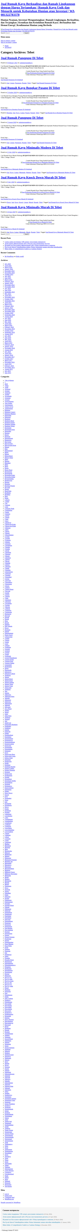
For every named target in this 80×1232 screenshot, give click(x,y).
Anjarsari (7, 389)
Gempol (7, 651)
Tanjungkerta (9, 1135)
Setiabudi (7, 1049)
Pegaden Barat (9, 960)
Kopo (6, 800)
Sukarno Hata (9, 1086)
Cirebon (7, 587)
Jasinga (7, 693)
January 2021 (9, 308)
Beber (6, 452)
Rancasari (8, 1025)
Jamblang (8, 689)
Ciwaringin (8, 603)
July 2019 (8, 336)
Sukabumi (8, 1072)
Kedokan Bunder (10, 767)
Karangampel (9, 738)
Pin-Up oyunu (9, 981)
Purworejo (8, 1011)
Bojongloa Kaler (10, 475)
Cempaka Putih (9, 508)
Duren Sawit (8, 635)
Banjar (7, 435)
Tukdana (7, 1167)
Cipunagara (8, 584)
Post (6, 993)
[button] (9, 1230)
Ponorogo (8, 991)
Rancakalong (9, 1021)
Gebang (7, 645)
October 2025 (9, 274)
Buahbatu (8, 493)
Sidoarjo (7, 1051)
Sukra (6, 1091)
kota (6, 802)
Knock (21, 202)
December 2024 (10, 285)
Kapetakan (8, 737)
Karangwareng (9, 744)
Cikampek (8, 552)
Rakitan (7, 1018)
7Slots (6, 386)
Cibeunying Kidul (10, 526)
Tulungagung (9, 1169)
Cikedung (8, 558)
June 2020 (8, 320)
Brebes (7, 489)
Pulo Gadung (9, 998)
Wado (6, 1176)
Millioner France (10, 872)
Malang (7, 856)
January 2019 (9, 346)
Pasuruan (7, 951)
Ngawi (7, 891)
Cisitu (6, 598)
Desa (6, 621)
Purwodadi (8, 1007)
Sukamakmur (9, 1083)
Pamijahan (8, 916)
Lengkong (8, 826)
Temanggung (9, 1151)
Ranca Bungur (9, 1019)
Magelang (8, 846)
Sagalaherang (9, 1033)
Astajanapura (9, 405)
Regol (6, 1026)
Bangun (7, 433)
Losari (7, 840)
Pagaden (7, 904)
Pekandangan (9, 963)
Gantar (7, 642)
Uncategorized (9, 1174)
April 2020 (8, 323)
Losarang (7, 839)
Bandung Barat (9, 421)
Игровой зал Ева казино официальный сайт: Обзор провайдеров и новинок (30, 245)
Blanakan (8, 463)
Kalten (7, 733)
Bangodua (8, 431)
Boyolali (7, 487)
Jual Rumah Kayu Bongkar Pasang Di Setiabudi (16, 109)
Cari (6, 503)
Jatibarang (8, 695)
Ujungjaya (8, 1172)
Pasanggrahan (9, 942)
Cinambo (7, 575)
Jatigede (7, 698)
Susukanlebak (9, 1114)
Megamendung (9, 868)
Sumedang (8, 1097)
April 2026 (8, 266)
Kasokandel (8, 747)
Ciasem (7, 517)
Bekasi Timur (9, 458)
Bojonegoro (8, 472)
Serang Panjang (9, 1048)
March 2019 (8, 343)
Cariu (6, 507)
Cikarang (7, 554)
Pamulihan (8, 918)
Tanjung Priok (9, 1134)
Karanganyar (9, 740)
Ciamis (7, 512)
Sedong (7, 1042)
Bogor (7, 468)
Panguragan (8, 926)
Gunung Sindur (9, 663)
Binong (7, 461)
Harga (6, 668)
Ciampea (7, 514)
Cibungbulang (9, 535)
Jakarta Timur (9, 684)
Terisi (6, 1158)
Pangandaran (9, 921)
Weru (6, 1179)
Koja (6, 796)
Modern (28, 172)
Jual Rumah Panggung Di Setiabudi (12, 80)
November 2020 (10, 311)
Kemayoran (8, 774)
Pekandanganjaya (10, 965)
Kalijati (7, 730)
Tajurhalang (8, 1116)
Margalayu (8, 865)
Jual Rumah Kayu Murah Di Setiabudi (12, 229)
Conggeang (8, 612)
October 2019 (9, 330)
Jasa (6, 691)
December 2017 (10, 357)
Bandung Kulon (10, 422)
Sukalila (7, 1081)
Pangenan (8, 923)
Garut (6, 644)
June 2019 (8, 338)
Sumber (7, 1093)
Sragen (7, 1069)
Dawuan (7, 616)
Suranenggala (9, 1109)
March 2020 (8, 325)
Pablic (6, 895)
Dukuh (7, 631)
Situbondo (8, 1058)
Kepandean (8, 779)
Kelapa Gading (9, 768)
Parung (7, 935)
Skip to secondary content (9, 42)
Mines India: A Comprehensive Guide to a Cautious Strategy (23, 249)
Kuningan (8, 810)
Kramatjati (8, 803)
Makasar (7, 853)
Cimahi (7, 568)
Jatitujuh (7, 705)
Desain (7, 623)
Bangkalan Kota (10, 429)
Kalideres (8, 728)
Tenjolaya (8, 1156)
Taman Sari (8, 1121)
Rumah (24, 83)
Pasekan (7, 949)
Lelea (6, 817)
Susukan (7, 1112)
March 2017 (8, 360)
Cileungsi (8, 566)
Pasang (27, 113)
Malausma (8, 858)
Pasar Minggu (9, 944)
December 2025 (10, 271)
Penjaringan (8, 972)
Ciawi (6, 521)
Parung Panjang (9, 937)
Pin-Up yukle (9, 986)
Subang (7, 1070)
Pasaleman (8, 939)
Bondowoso (8, 480)
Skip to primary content (8, 40)
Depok (7, 619)
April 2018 (8, 353)
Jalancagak (8, 688)
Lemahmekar (9, 821)
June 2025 (8, 278)
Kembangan (8, 775)
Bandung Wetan (10, 426)
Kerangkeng (8, 782)
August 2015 (9, 369)
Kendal (7, 777)
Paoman (7, 932)
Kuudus (7, 812)
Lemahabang (9, 819)
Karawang (8, 745)
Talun (6, 1119)
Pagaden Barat (9, 905)
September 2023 (10, 292)
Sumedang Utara (10, 1100)
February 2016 (9, 366)
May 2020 (8, 322)
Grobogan (8, 656)
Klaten (7, 791)
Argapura (8, 398)
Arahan (7, 394)
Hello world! (20, 256)
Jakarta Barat (9, 679)
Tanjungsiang (9, 1141)
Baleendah (8, 415)
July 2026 (8, 264)
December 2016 (10, 362)
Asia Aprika (8, 403)
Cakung (7, 500)
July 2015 (8, 371)
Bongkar (9, 113)
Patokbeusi (8, 954)
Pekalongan (8, 961)
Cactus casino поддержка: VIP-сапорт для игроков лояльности (25, 242)
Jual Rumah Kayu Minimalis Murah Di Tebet (31, 207)
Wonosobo (8, 1184)
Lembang (8, 824)
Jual (8, 83)
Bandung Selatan (10, 424)
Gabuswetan (8, 637)
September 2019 (10, 332)
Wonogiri (7, 1183)
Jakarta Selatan (9, 682)
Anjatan (7, 391)
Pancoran (7, 919)
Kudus (7, 809)
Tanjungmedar (9, 1137)
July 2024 (8, 288)
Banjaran (7, 436)
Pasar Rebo (8, 946)
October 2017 (9, 359)
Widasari (7, 1181)
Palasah (7, 907)
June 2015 (8, 373)
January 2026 (9, 269)
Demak (7, 617)
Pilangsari (8, 976)
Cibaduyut (8, 522)
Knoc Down (8, 793)
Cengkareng (8, 510)
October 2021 (9, 299)
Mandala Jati (8, 861)
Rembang (8, 1028)
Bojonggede (8, 473)
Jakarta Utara (9, 686)
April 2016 (8, 364)
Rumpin (7, 1032)
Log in (7, 1194)
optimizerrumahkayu (26, 63)
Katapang (8, 751)
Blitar (6, 465)
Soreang (7, 1067)
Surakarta (8, 1107)
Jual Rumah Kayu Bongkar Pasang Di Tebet (30, 88)
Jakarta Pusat (9, 681)
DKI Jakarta (8, 626)
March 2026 (8, 267)
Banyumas (8, 442)
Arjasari (7, 400)
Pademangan (9, 902)
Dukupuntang (9, 633)
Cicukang (8, 540)
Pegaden (7, 958)
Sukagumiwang (9, 1074)
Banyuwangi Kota (10, 445)
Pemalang (8, 967)
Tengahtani (8, 1153)
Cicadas (7, 537)
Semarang (8, 1044)
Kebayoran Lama (10, 756)
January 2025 (9, 283)
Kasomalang (8, 749)
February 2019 (9, 345)
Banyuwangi (9, 443)
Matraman (8, 867)
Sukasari (7, 1088)
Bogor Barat (8, 470)
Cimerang (8, 573)
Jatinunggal (8, 703)
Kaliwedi (7, 731)
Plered (7, 988)
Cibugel (7, 533)
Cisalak (7, 593)
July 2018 (8, 352)
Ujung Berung (9, 1170)
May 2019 (8, 339)
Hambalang (8, 666)
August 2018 (9, 350)
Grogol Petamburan (11, 658)
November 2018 (10, 348)
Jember (7, 710)
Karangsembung (10, 742)
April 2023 (8, 295)
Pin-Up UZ (8, 984)
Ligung (7, 833)
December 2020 (10, 309)
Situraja (7, 1060)
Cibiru (7, 529)
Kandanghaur (9, 735)
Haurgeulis (8, 670)
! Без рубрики (9, 380)
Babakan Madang (10, 414)
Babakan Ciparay (10, 412)
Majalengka (8, 851)
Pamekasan (8, 914)
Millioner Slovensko (11, 874)
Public (7, 997)
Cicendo (7, 538)
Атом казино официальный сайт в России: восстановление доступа (27, 243)
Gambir (7, 638)
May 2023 (8, 294)
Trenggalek (8, 1163)
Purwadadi (8, 1004)
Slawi (6, 1062)
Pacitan (7, 898)
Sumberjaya (8, 1095)
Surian (7, 1111)
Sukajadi (7, 1077)
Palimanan (8, 909)
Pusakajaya (8, 1012)
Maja (6, 849)
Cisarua (7, 594)
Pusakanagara (9, 1014)
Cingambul (8, 577)
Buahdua (7, 494)
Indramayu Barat (10, 673)
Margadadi (8, 863)
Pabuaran (7, 896)
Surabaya (7, 1105)
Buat (6, 496)
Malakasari (8, 854)
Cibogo (7, 531)
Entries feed (8, 1195)
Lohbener (8, 835)
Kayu (18, 113)
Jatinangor (8, 700)
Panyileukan (8, 928)
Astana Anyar (9, 407)
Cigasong (8, 544)
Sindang (7, 1053)
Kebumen (8, 760)
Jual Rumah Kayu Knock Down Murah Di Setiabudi (17, 199)
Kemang (7, 772)
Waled (7, 1177)
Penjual (7, 974)
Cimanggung (9, 572)
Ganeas (7, 640)
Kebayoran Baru (10, 754)
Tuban (7, 1165)
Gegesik (7, 649)
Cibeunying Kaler (10, 524)
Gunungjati (8, 665)
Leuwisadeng (9, 832)
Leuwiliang (8, 828)
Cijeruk (7, 551)
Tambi (7, 1127)
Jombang (7, 717)
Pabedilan (8, 893)
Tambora (7, 1128)
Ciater (6, 519)
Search (3, 33)
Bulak (6, 498)
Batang (7, 447)
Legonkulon (8, 816)
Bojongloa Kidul (10, 477)
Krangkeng (8, 805)
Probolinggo (8, 995)
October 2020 (9, 313)
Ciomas (7, 579)
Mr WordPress (9, 256)
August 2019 (9, 334)
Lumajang (8, 842)
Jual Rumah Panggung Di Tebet (22, 58)
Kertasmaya (8, 786)
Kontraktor (8, 798)
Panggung (18, 83)
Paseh (6, 947)
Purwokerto (8, 1009)
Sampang (7, 1037)
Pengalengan (9, 970)
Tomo (6, 1162)
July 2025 (8, 276)
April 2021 (8, 302)
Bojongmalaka (9, 479)
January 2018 (9, 355)
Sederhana (8, 1040)
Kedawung (8, 761)
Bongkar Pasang (10, 486)
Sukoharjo (8, 1090)
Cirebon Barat (9, 589)
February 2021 (9, 306)
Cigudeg (7, 547)
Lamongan (8, 814)
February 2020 (9, 327)
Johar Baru (8, 716)
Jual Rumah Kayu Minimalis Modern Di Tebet (32, 147)
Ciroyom (7, 591)
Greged (7, 652)
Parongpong (8, 933)
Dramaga (7, 630)
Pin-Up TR (8, 983)
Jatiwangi (8, 707)
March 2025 (8, 280)
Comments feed (9, 1197)
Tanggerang (8, 1132)
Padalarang (8, 900)
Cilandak (7, 563)
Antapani (7, 393)
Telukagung (8, 1149)
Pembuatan (8, 968)
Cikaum (7, 556)
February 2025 (9, 281)
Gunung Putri (9, 661)
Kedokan (7, 765)
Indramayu (8, 672)
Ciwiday (7, 605)
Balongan (8, 417)
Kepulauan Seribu (10, 781)
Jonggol (7, 719)
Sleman (7, 1063)
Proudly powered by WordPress (10, 1202)
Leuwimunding (9, 830)
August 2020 (9, 316)
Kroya (7, 807)
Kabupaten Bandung (11, 724)
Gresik (7, 654)
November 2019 (10, 329)
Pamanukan (8, 912)
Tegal (6, 1148)
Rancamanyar (9, 1023)
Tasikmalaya (8, 1144)
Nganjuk (7, 889)
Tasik (6, 1142)
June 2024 (8, 290)
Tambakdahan (9, 1125)
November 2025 (10, 273)
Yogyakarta (8, 1186)
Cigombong (8, 545)
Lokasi (12, 83)
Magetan (7, 847)
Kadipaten (8, 726)
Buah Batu (8, 491)
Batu (6, 449)
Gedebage (8, 647)
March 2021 (8, 304)
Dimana (7, 624)
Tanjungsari (8, 1139)
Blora (6, 466)
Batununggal (9, 450)
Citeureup (8, 601)
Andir (6, 387)
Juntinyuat (8, 723)
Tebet (29, 83)
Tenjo (6, 1155)
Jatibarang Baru (9, 696)
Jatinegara (8, 702)
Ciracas (7, 586)
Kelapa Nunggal (10, 770)
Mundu (7, 882)
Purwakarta (8, 1005)
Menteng (7, 870)
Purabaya (7, 1000)
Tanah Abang (9, 1130)
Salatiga (7, 1035)
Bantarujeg (8, 440)
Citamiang (8, 600)
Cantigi (7, 501)
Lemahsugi (8, 823)
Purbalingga (8, 1002)
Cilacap (7, 561)
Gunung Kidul (9, 659)
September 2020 (10, 315)
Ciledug (7, 565)
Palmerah (7, 911)
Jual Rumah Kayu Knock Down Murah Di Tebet (33, 177)
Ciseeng (7, 596)
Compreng (8, 610)
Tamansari (8, 1123)
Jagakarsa (8, 675)
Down (9, 202)
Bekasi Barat (9, 456)
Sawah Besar (9, 1039)
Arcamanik (8, 396)
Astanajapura (9, 408)
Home (6, 46)
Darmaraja (8, 614)
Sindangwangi (9, 1055)
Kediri (7, 763)
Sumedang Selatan (10, 1098)
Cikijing (7, 559)
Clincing (7, 607)
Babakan (7, 410)
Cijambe (7, 549)
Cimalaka (8, 570)
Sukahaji (7, 1076)
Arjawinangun (9, 401)
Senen (6, 1046)
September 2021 (10, 301)
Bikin (6, 459)
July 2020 (8, 318)
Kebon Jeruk (9, 758)
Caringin (7, 505)
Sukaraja (7, 1084)
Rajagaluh (8, 1016)
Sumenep (7, 1102)
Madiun (7, 844)
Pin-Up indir (8, 979)
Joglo (6, 714)
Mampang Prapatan (11, 860)
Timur (6, 1160)
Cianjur (7, 515)
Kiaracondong (9, 788)
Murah (31, 202)
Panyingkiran (9, 930)
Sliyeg (7, 1065)
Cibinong (7, 528)
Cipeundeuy (8, 582)
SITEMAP (8, 47)
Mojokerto (8, 881)
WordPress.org (9, 1199)
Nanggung (8, 886)
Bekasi (7, 454)
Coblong (7, 609)
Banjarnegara (9, 438)
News (6, 888)
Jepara (7, 712)
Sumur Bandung (10, 1104)
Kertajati (7, 784)
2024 (6, 384)
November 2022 (10, 297)
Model (7, 877)
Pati (6, 953)
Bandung (7, 419)
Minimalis (22, 172)
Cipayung (8, 580)
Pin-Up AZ (8, 977)
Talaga (7, 1118)
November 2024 (10, 287)
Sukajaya (7, 1079)
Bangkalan (8, 428)
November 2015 (10, 367)
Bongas (7, 482)
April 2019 (8, 341)
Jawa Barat (8, 709)
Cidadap (7, 542)
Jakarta (7, 677)
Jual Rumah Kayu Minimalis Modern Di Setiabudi (16, 169)
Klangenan (8, 789)
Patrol (6, 956)
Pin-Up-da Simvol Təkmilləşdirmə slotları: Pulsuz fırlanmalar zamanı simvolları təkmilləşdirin (33, 247)
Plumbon (7, 990)
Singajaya (8, 1056)
